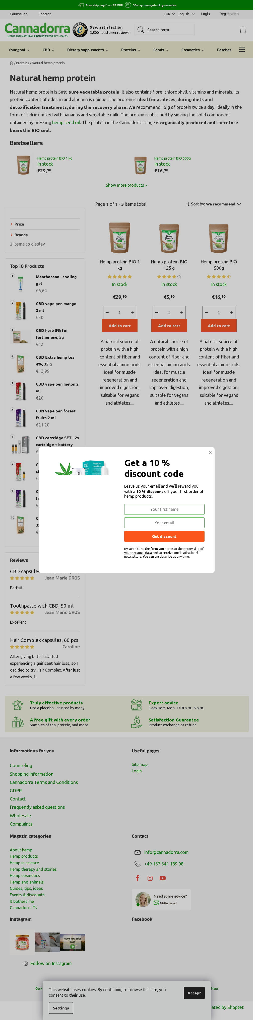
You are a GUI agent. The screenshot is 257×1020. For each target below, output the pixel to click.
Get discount (164, 536)
